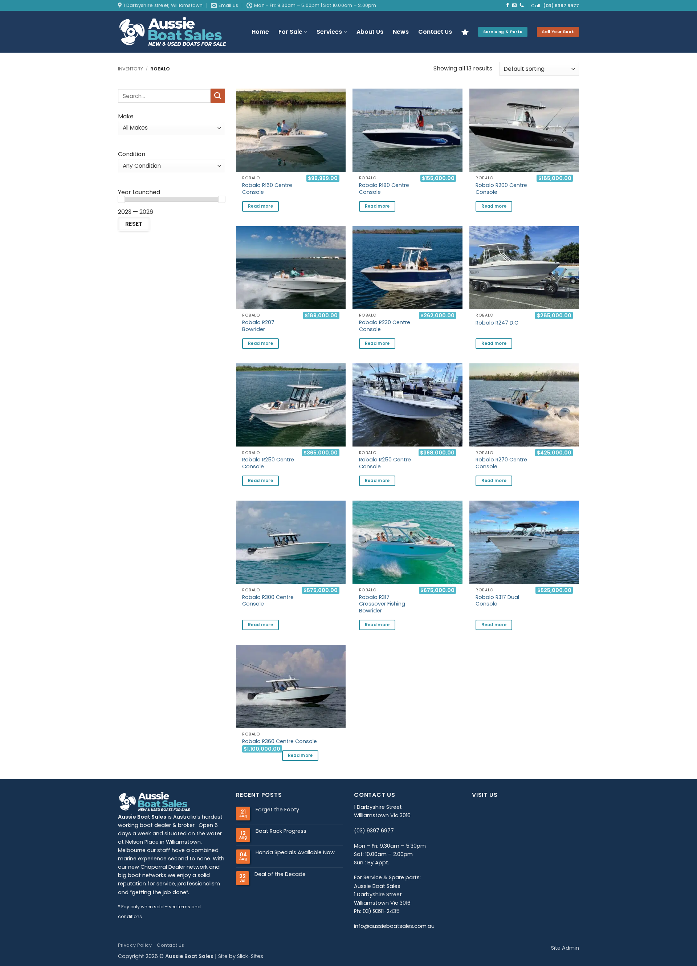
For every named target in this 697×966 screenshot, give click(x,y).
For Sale (290, 32)
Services (329, 32)
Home (260, 32)
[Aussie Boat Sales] (179, 32)
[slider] (121, 199)
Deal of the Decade (280, 874)
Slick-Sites (250, 956)
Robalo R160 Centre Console (267, 188)
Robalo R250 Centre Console (268, 463)
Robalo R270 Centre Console (501, 463)
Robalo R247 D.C (497, 322)
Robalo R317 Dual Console (497, 600)
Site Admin (565, 947)
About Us (369, 32)
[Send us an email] (514, 5)
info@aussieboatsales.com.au (394, 926)
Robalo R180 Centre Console (384, 188)
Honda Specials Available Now (295, 852)
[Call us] (521, 5)
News (401, 32)
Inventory (130, 69)
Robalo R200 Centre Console (501, 188)
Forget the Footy (277, 810)
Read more (260, 206)
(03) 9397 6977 (561, 6)
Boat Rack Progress (281, 831)
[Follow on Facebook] (507, 5)
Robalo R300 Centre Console (268, 600)
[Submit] (218, 96)
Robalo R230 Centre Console (384, 326)
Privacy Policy (135, 945)
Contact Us (435, 32)
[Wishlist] (465, 32)
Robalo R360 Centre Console (279, 741)
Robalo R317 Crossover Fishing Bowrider (382, 604)
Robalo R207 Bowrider (258, 326)
